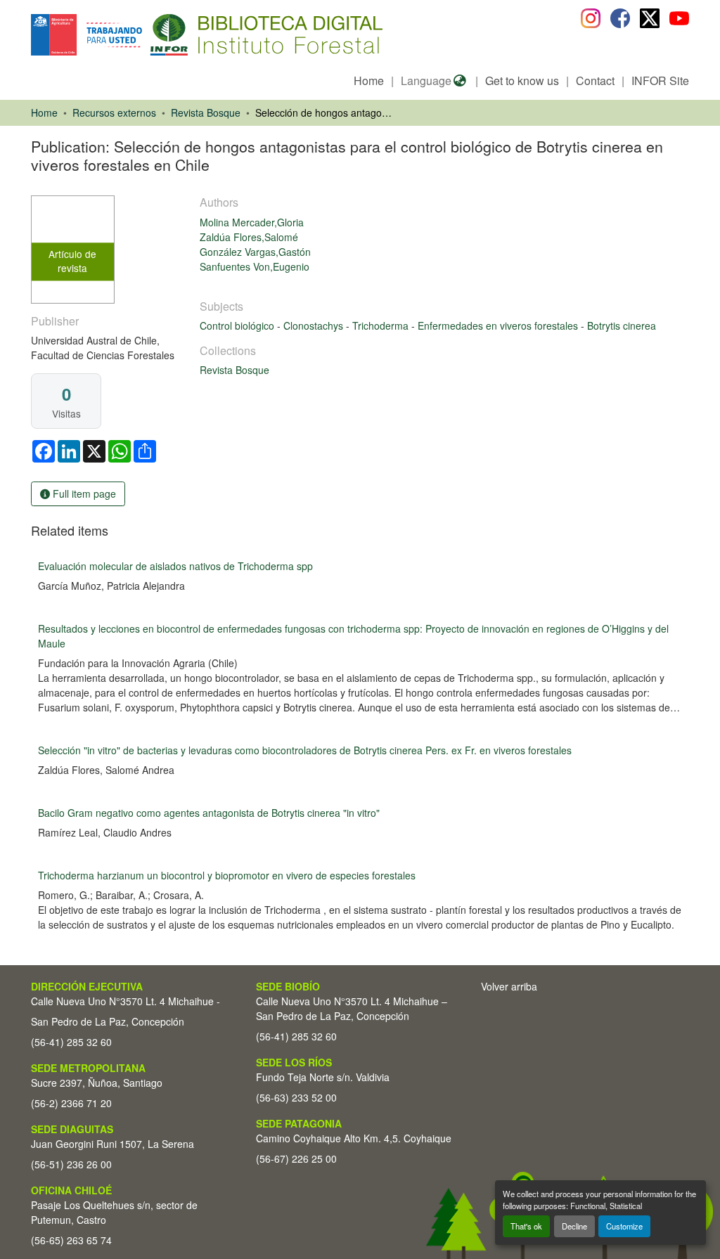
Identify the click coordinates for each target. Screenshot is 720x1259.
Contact (595, 80)
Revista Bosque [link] (205, 112)
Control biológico (238, 325)
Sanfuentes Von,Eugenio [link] (254, 266)
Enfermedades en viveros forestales (499, 325)
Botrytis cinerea (621, 325)
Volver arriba (509, 986)
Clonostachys (314, 325)
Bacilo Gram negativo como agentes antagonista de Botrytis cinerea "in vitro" (209, 813)
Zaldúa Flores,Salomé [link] (249, 237)
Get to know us (522, 80)
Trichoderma (381, 325)
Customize (624, 1226)
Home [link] (44, 112)
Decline (574, 1226)
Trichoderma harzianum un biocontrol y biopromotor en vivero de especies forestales (227, 875)
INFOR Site (660, 80)
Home (369, 80)
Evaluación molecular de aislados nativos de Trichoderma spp (175, 566)
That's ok (526, 1226)
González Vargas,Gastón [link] (255, 252)
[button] (146, 35)
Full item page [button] (83, 493)
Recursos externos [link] (114, 112)
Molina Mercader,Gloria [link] (252, 222)
